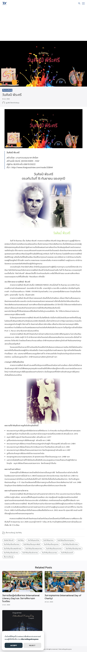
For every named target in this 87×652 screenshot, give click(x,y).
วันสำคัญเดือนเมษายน (49, 552)
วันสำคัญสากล (48, 540)
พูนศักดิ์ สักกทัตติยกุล (12, 103)
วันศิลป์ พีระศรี (8, 540)
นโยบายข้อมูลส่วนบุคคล (65, 649)
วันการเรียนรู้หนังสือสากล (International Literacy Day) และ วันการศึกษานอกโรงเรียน (21, 598)
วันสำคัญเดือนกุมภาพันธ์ (31, 544)
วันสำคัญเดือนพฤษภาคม (33, 548)
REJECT (32, 645)
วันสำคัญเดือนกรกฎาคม (65, 540)
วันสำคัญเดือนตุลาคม (51, 544)
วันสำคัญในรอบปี (67, 552)
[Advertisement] (43, 24)
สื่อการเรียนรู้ (7, 90)
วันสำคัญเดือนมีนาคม (11, 552)
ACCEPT (13, 645)
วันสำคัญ (19, 532)
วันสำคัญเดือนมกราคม (54, 548)
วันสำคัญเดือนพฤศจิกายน (12, 548)
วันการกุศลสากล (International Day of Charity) (63, 597)
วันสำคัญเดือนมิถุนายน (73, 548)
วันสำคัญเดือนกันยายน (11, 544)
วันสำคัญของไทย (33, 540)
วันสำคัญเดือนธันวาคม (70, 544)
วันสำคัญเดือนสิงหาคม (30, 552)
